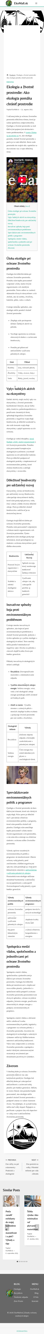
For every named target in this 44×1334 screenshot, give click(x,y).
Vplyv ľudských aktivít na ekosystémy (22, 217)
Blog (36, 1293)
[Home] (7, 75)
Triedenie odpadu (21, 1297)
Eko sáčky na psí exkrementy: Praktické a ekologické (12, 1167)
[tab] (17, 1261)
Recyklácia (18, 1293)
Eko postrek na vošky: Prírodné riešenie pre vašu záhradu (31, 1167)
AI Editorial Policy (22, 1331)
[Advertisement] (22, 47)
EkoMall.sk (15, 109)
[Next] (37, 1227)
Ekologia (10, 82)
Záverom (11, 248)
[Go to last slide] (7, 1227)
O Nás (35, 1297)
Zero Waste (18, 1301)
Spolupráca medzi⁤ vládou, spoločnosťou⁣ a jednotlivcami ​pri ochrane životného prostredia (20, 242)
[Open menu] (36, 3)
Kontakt (35, 1301)
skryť (27, 206)
